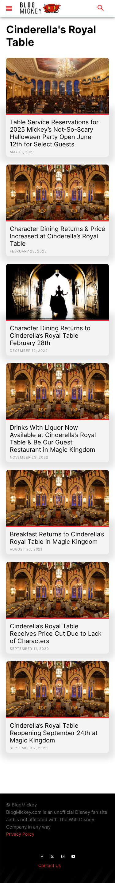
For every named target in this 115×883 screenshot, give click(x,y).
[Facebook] (42, 857)
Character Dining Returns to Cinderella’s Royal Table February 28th (50, 335)
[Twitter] (52, 857)
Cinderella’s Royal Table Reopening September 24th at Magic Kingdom (54, 733)
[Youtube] (73, 857)
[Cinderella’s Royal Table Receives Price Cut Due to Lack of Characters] (57, 593)
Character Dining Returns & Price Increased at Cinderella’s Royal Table (57, 236)
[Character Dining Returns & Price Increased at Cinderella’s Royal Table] (57, 195)
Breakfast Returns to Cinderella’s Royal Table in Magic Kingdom (57, 538)
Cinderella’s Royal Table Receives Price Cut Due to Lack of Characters (56, 633)
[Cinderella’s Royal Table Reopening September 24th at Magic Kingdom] (57, 692)
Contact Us (49, 865)
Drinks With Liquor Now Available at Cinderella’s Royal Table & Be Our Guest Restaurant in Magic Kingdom (53, 438)
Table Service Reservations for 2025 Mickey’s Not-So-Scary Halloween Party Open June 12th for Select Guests (54, 133)
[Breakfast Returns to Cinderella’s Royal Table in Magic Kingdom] (57, 501)
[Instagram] (63, 857)
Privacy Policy (20, 834)
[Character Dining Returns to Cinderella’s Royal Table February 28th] (57, 295)
